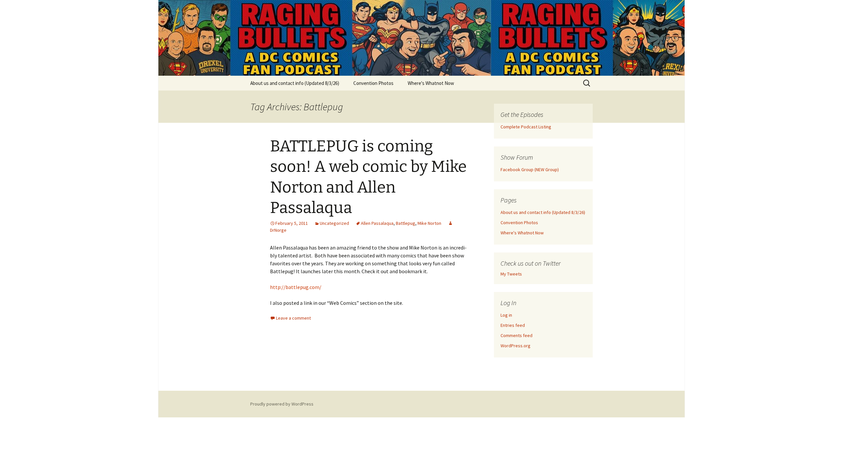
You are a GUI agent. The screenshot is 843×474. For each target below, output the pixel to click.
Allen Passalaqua (377, 223)
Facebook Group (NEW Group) (530, 169)
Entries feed (513, 325)
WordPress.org (515, 346)
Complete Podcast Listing (526, 127)
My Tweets (511, 274)
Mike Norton (429, 223)
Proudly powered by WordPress (281, 404)
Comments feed (516, 335)
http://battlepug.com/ (295, 287)
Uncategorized (334, 223)
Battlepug (405, 223)
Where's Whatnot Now (431, 83)
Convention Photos (373, 83)
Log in (506, 315)
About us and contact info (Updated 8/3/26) (294, 83)
